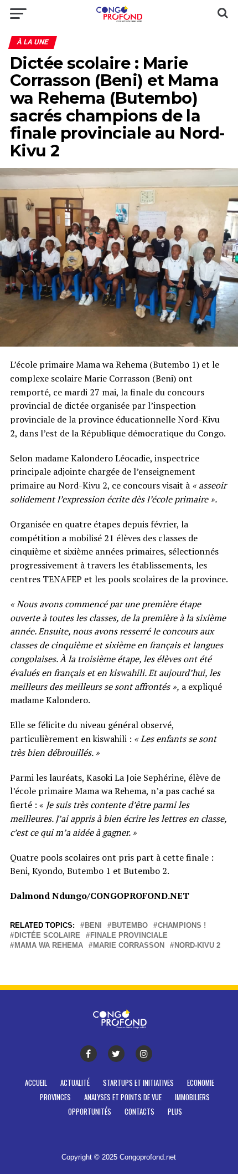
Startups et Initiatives (138, 1083)
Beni (93, 925)
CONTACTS (139, 1111)
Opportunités (89, 1111)
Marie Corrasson (128, 945)
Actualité (75, 1083)
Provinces (55, 1097)
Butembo (130, 925)
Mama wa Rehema (48, 945)
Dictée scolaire (47, 935)
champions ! (182, 925)
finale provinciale (129, 935)
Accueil (36, 1083)
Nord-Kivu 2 (197, 945)
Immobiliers (192, 1097)
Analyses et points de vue (123, 1097)
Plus (175, 1111)
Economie (200, 1083)
